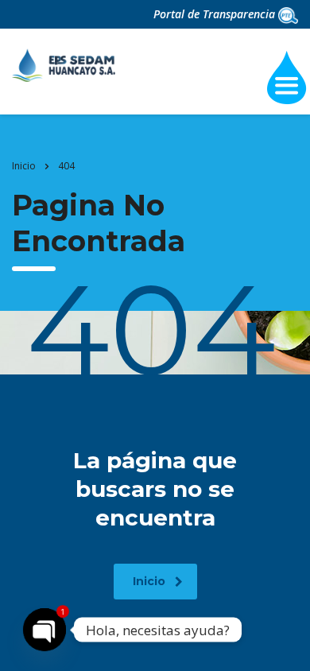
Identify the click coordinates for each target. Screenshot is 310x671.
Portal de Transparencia (215, 13)
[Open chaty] (44, 629)
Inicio (24, 166)
